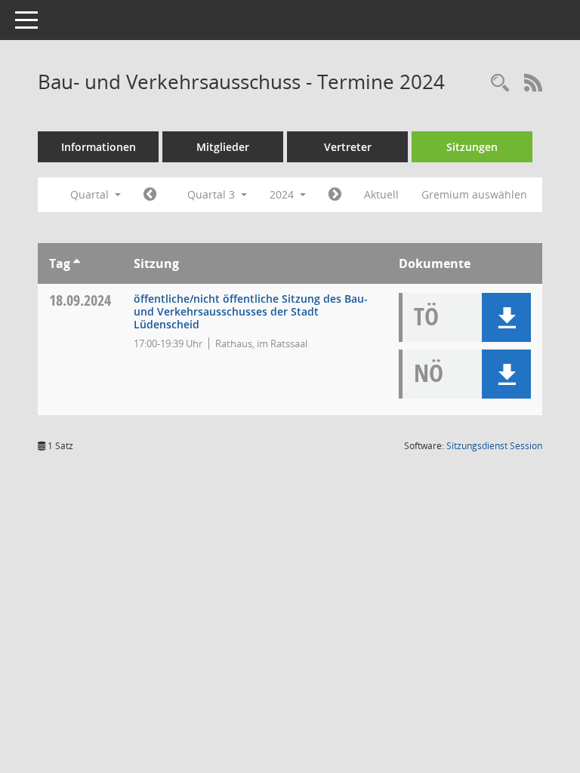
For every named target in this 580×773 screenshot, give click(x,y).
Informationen (98, 147)
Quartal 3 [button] (212, 194)
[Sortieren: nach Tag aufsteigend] (76, 263)
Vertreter (348, 147)
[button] (506, 317)
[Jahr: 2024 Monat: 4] (150, 194)
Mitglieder (222, 147)
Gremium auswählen (474, 194)
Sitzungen (472, 147)
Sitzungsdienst (494, 445)
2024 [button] (283, 194)
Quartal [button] (91, 194)
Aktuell (381, 194)
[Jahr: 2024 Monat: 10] (335, 194)
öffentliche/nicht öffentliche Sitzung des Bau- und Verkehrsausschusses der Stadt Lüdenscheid (251, 311)
